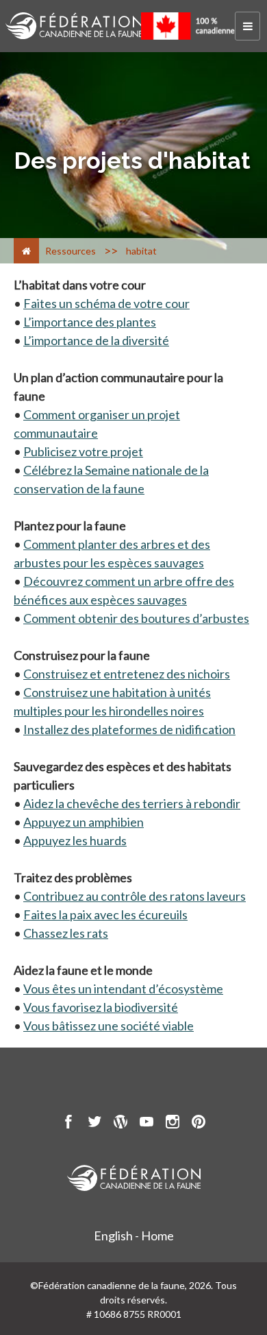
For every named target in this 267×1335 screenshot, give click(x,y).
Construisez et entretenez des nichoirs (126, 673)
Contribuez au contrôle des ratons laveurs (134, 895)
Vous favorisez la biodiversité (100, 1007)
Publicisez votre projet (83, 451)
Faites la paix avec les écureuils (105, 914)
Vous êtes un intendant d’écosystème (123, 988)
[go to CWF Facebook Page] (68, 1123)
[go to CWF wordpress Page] (120, 1123)
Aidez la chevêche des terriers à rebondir (131, 803)
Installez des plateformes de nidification (129, 729)
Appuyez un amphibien (83, 821)
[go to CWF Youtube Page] (146, 1123)
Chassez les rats (65, 933)
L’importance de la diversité (96, 340)
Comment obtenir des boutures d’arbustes (136, 618)
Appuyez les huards (75, 840)
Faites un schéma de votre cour (106, 303)
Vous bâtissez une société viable (108, 1025)
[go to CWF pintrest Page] (198, 1123)
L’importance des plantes (89, 321)
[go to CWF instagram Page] (172, 1123)
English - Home (134, 1235)
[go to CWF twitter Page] (94, 1123)
